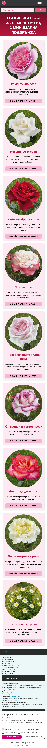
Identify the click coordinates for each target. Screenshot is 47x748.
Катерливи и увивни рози (10, 667)
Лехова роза (6, 663)
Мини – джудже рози (8, 669)
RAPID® (14, 700)
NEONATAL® (20, 706)
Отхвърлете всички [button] (34, 737)
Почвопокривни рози (8, 671)
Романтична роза (7, 657)
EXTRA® (12, 690)
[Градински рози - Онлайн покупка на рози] (40, 10)
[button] (23, 742)
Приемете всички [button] (12, 737)
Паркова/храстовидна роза (10, 665)
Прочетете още (30, 725)
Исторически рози (7, 659)
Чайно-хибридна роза (9, 661)
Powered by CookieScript (23, 745)
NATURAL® (16, 696)
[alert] (23, 729)
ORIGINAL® (40, 686)
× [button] (44, 713)
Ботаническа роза (7, 673)
